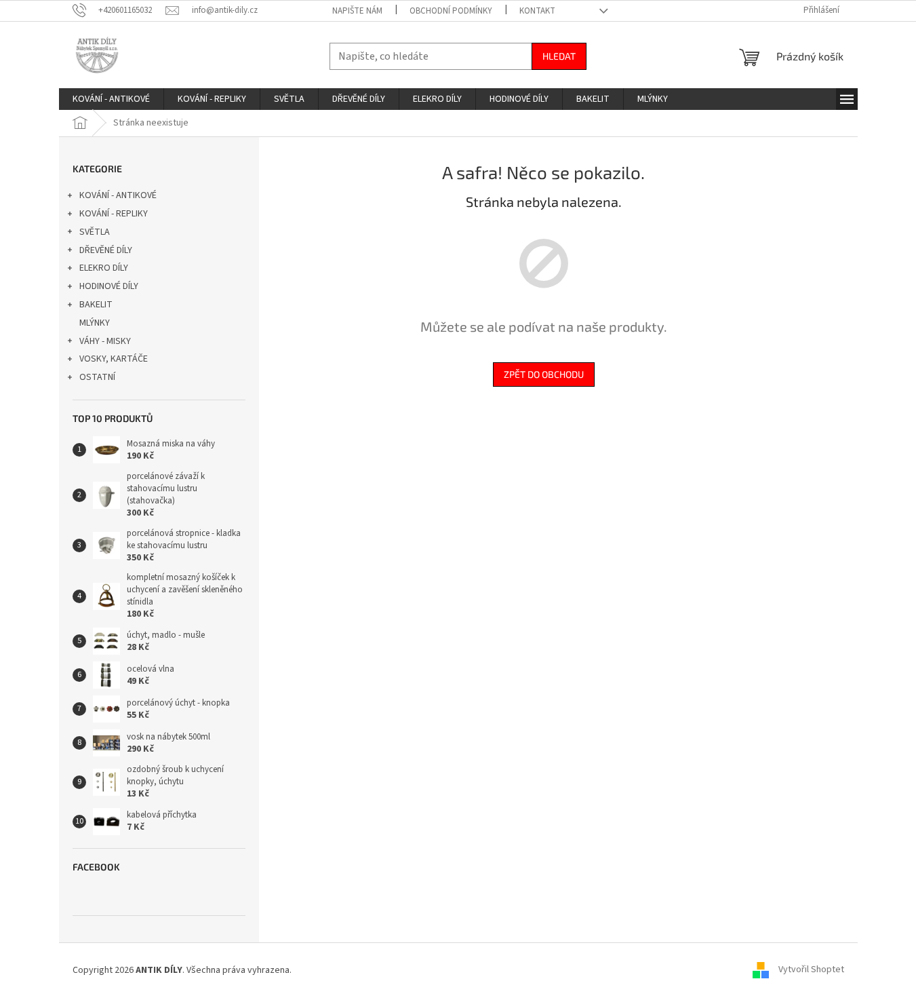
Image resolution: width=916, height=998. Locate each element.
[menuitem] (111, 99)
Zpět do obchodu (544, 374)
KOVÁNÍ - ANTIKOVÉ (118, 195)
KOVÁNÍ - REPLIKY (113, 213)
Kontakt (537, 11)
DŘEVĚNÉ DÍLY (105, 250)
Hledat (559, 56)
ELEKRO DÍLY (103, 268)
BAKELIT (96, 304)
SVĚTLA (94, 232)
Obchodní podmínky (451, 11)
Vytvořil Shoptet (811, 970)
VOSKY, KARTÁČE (113, 359)
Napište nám (357, 11)
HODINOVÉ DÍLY (108, 286)
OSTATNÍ (97, 377)
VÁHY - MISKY (105, 341)
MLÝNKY (94, 323)
